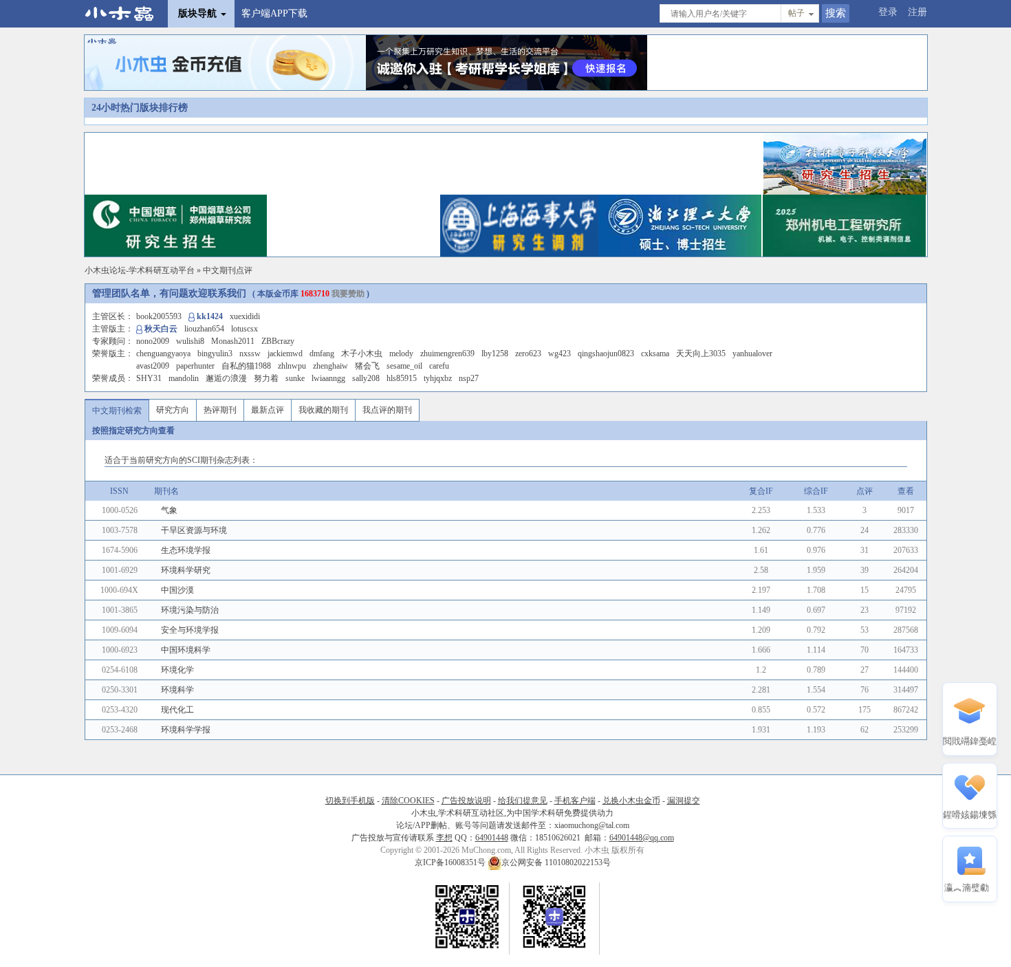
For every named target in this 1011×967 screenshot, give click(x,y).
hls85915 (402, 378)
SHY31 (149, 378)
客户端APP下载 (274, 13)
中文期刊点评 (227, 270)
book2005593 (159, 316)
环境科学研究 (185, 570)
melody (401, 353)
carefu (439, 366)
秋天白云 (160, 329)
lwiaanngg (328, 378)
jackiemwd (285, 353)
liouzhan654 (204, 329)
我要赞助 (348, 293)
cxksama (655, 353)
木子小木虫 (361, 353)
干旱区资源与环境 (194, 530)
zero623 (528, 353)
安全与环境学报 (190, 630)
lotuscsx (244, 329)
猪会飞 (367, 366)
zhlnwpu (292, 366)
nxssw (250, 353)
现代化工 (177, 710)
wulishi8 (190, 341)
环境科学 (177, 690)
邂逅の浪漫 (226, 378)
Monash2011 (232, 341)
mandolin (183, 378)
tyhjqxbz (438, 378)
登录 (888, 12)
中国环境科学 (185, 650)
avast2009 (152, 366)
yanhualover (752, 353)
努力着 (266, 378)
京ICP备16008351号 (451, 862)
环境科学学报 (185, 730)
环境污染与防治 (190, 610)
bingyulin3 (214, 353)
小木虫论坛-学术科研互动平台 (140, 270)
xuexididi (245, 316)
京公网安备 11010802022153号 (556, 862)
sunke (295, 378)
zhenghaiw (330, 366)
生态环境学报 (185, 550)
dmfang (321, 353)
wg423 (559, 353)
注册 (917, 12)
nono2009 (152, 341)
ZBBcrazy (277, 341)
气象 (169, 510)
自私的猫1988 (246, 366)
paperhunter (195, 366)
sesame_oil (404, 366)
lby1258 (494, 353)
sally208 (366, 378)
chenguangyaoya (163, 353)
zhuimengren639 (447, 353)
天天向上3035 (701, 353)
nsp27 (469, 378)
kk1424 (210, 316)
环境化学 (177, 670)
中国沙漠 (177, 590)
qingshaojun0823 (606, 353)
